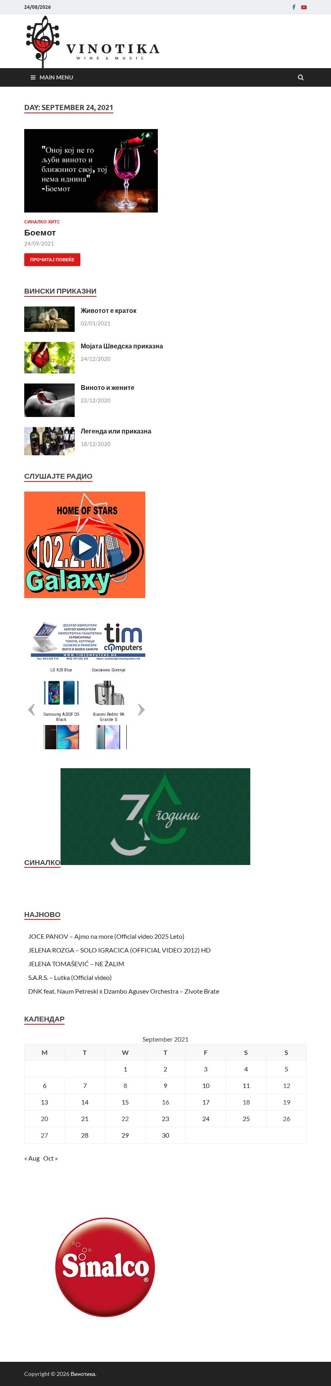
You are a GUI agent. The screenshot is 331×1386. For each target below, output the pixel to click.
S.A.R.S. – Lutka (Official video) (70, 977)
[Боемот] (91, 174)
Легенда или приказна (116, 431)
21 (84, 1118)
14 (84, 1102)
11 (246, 1085)
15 (125, 1102)
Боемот (40, 232)
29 (125, 1135)
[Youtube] (304, 7)
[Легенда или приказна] (49, 432)
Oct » (50, 1158)
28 (84, 1135)
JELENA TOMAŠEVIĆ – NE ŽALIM (76, 963)
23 (165, 1118)
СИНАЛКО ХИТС (42, 222)
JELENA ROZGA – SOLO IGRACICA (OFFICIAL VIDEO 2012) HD (119, 950)
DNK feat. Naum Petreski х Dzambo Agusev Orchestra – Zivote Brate (123, 991)
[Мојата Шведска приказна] (49, 346)
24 (205, 1118)
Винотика (83, 1373)
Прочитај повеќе (49, 258)
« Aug (32, 1158)
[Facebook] (293, 7)
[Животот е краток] (49, 311)
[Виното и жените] (49, 388)
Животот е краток (108, 310)
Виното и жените (107, 387)
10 (205, 1085)
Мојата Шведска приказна (122, 346)
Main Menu (56, 77)
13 (44, 1102)
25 (246, 1118)
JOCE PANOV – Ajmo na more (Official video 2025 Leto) (106, 936)
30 (165, 1135)
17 (205, 1102)
